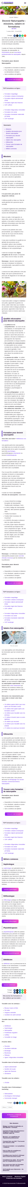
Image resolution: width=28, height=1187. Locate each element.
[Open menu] (25, 2)
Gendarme (7, 1073)
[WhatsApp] (22, 36)
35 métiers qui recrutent (11, 721)
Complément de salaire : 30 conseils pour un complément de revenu (13, 1160)
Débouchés (9, 142)
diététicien (7, 963)
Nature (4, 1107)
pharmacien (17, 453)
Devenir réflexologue (10, 921)
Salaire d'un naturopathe (13, 140)
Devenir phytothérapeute (11, 953)
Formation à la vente (10, 112)
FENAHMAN (5, 52)
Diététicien (7, 1026)
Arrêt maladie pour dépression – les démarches (13, 1170)
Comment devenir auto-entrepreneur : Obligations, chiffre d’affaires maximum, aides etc (14, 1132)
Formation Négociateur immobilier (14, 110)
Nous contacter (7, 1176)
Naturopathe (8, 1030)
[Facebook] (15, 36)
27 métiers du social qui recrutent (14, 728)
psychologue (11, 451)
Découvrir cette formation (14, 79)
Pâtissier (7, 1055)
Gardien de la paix (10, 1069)
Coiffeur (6, 1035)
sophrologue (7, 868)
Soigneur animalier (10, 1012)
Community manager (10, 1098)
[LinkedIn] (20, 36)
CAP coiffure (8, 105)
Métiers (14, 28)
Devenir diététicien (9, 985)
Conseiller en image (10, 1037)
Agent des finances (10, 1071)
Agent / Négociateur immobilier (13, 1057)
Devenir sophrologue (10, 889)
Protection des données (14, 1178)
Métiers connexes (11, 148)
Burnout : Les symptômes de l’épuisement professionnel (11, 1137)
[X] (17, 36)
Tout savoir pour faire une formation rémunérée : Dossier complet (13, 1165)
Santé (10, 1107)
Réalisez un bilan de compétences (14, 1115)
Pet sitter (7, 1010)
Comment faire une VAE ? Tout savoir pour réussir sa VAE (13, 1142)
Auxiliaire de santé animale (12, 1015)
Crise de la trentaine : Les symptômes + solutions (14, 1146)
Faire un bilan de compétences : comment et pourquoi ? (12, 1151)
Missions (8, 129)
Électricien (7, 1053)
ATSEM (6, 1082)
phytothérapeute (9, 932)
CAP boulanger (9, 118)
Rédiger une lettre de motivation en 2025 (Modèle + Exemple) (13, 1127)
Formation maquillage (11, 94)
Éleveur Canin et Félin (11, 1008)
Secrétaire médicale (10, 1048)
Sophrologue (8, 1028)
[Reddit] (25, 36)
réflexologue (7, 900)
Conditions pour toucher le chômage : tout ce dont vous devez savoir (14, 1156)
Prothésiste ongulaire (10, 1032)
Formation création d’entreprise (14, 96)
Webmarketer (8, 1093)
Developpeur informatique (12, 1096)
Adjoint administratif (10, 1067)
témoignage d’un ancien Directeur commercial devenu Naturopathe (13, 781)
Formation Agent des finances (13, 102)
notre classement (15, 685)
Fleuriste (7, 1046)
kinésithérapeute (11, 455)
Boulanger (7, 1050)
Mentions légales (20, 1176)
